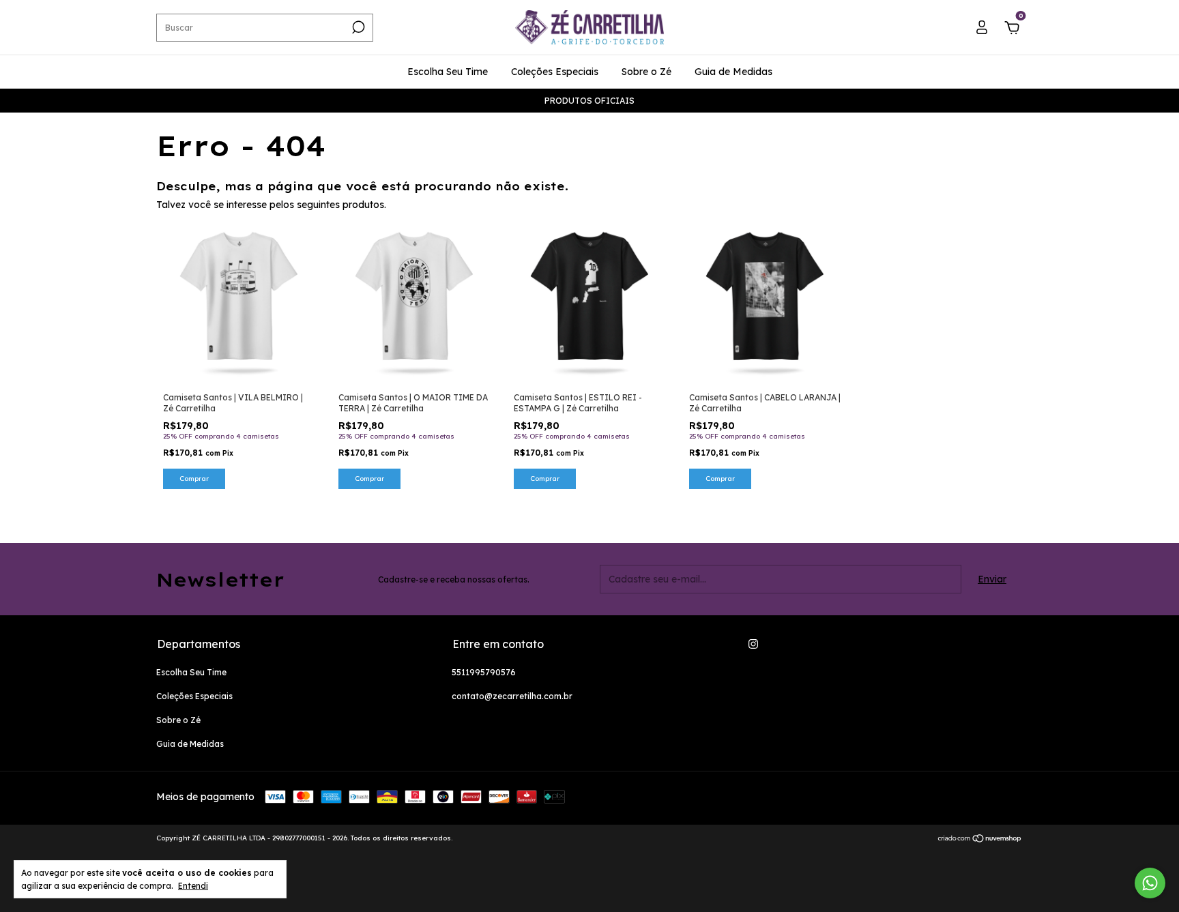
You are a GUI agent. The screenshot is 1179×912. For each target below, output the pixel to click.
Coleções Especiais (554, 71)
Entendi (193, 886)
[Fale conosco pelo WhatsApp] (1150, 883)
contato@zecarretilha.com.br (512, 696)
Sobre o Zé (646, 71)
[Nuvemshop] (980, 840)
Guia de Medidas (733, 71)
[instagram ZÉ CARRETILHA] (753, 643)
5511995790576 (484, 672)
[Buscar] (357, 27)
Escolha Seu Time (447, 71)
